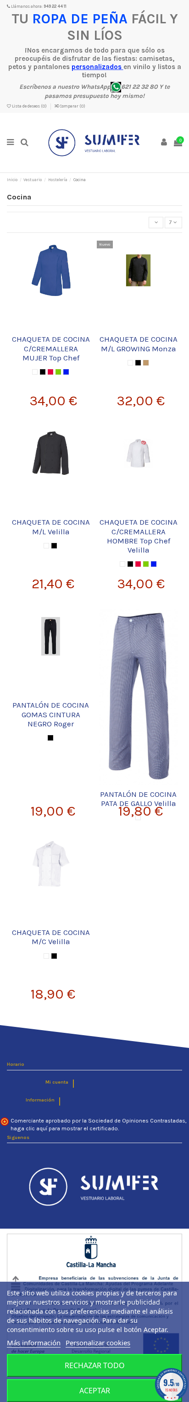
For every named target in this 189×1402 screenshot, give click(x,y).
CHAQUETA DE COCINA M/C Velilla (51, 937)
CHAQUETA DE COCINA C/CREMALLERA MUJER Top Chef (51, 348)
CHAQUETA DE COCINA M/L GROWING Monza (139, 343)
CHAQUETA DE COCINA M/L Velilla (51, 526)
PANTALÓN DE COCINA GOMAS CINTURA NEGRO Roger (50, 714)
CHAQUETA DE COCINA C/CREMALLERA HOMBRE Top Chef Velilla (139, 535)
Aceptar (94, 1391)
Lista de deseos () (29, 106)
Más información (34, 1342)
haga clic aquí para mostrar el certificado (64, 1128)
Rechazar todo (95, 1365)
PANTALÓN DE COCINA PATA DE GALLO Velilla (138, 799)
